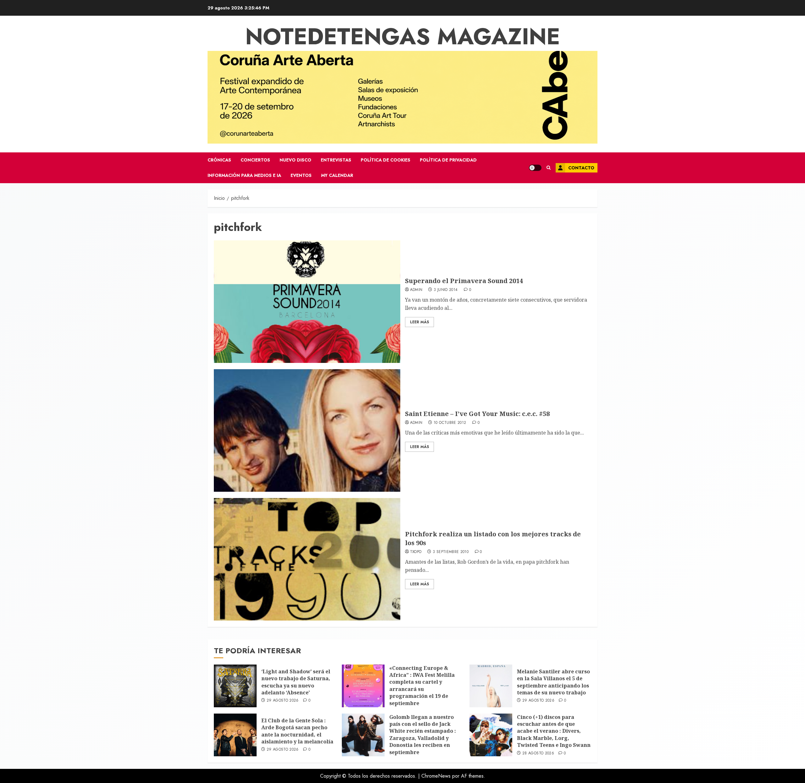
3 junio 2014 (446, 290)
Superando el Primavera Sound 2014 (464, 281)
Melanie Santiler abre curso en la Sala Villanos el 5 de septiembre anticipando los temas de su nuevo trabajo (553, 682)
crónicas (219, 160)
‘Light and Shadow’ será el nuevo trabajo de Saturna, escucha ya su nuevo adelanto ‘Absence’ (295, 682)
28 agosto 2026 (538, 753)
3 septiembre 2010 (451, 552)
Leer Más (419, 322)
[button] (548, 168)
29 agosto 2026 (283, 700)
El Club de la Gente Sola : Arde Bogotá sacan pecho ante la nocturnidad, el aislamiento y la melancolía (297, 731)
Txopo (416, 552)
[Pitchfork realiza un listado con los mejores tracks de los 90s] (307, 559)
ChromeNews (436, 776)
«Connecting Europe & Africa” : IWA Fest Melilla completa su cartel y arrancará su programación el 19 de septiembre (422, 686)
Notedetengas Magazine (402, 36)
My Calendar (337, 175)
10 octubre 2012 (450, 422)
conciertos (255, 160)
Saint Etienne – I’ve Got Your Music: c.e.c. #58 (477, 413)
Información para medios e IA (244, 175)
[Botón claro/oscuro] (535, 168)
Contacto (581, 168)
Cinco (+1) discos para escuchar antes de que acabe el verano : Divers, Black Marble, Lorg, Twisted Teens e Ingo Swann (554, 731)
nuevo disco (295, 160)
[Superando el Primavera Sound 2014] (307, 301)
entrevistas (336, 160)
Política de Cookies (385, 160)
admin (416, 290)
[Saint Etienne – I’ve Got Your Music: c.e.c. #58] (307, 430)
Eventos (301, 175)
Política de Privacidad (448, 160)
